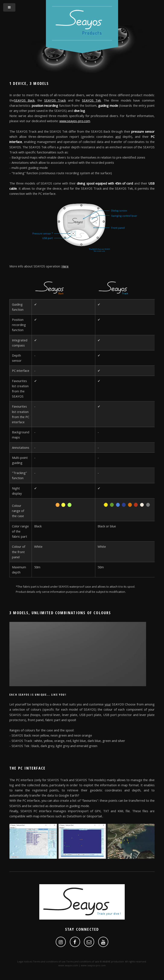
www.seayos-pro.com (74, 121)
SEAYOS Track (55, 100)
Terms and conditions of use (49, 961)
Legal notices (24, 961)
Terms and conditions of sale (82, 961)
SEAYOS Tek (91, 100)
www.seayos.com (68, 965)
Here (65, 266)
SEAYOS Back (24, 100)
